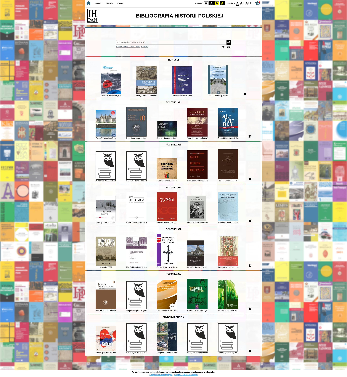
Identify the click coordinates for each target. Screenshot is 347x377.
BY (222, 3)
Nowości (98, 3)
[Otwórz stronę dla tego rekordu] (111, 79)
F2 (248, 3)
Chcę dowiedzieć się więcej (161, 375)
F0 (237, 3)
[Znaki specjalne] (228, 47)
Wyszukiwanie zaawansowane (128, 47)
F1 (242, 3)
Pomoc (120, 3)
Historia (109, 3)
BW (211, 3)
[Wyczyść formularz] (223, 47)
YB (216, 3)
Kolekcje (144, 47)
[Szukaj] (228, 42)
